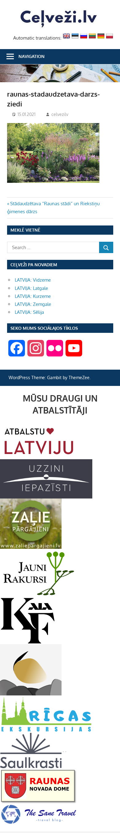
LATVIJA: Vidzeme (33, 280)
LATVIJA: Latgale (31, 288)
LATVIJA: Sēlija (29, 312)
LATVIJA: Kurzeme (33, 296)
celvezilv (59, 114)
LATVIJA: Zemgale (33, 304)
